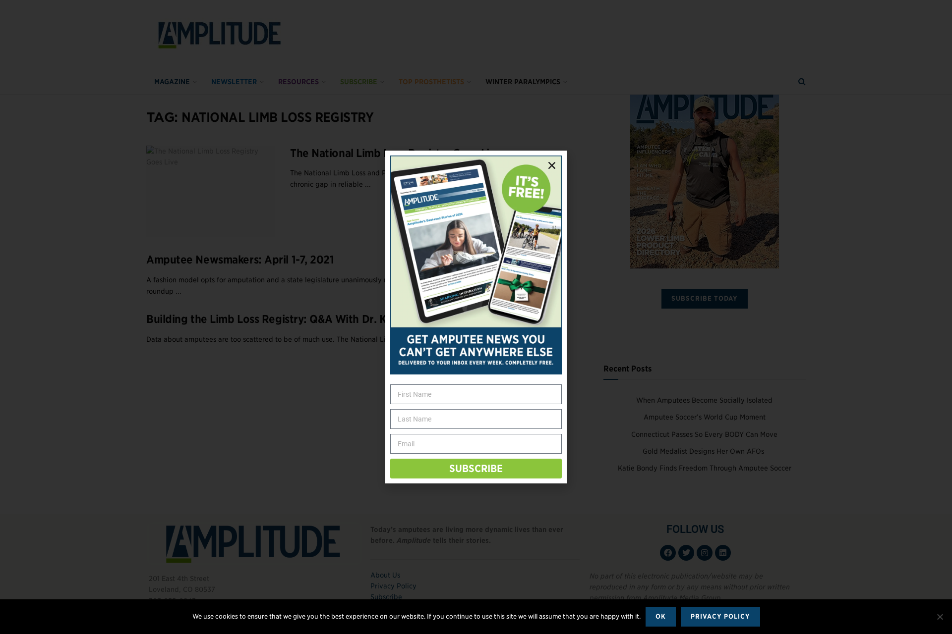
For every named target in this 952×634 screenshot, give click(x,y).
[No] (940, 617)
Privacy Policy (720, 616)
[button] (552, 165)
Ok (660, 616)
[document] (476, 317)
